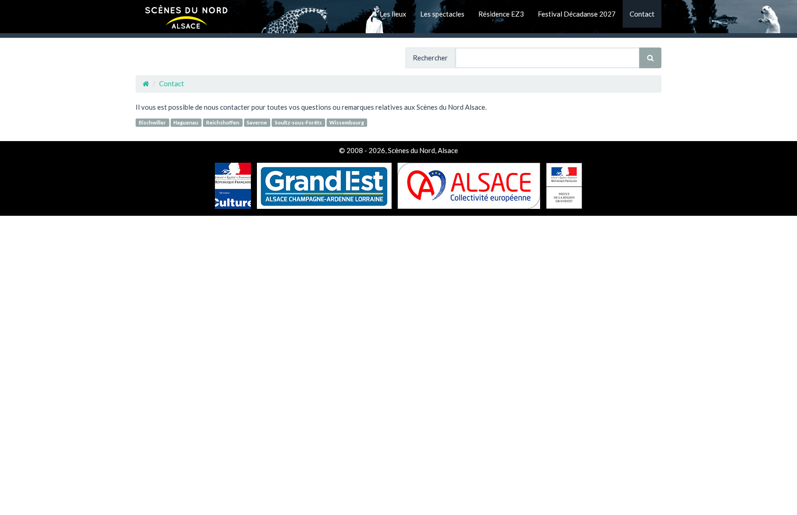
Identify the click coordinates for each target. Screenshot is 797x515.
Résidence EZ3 (501, 14)
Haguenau (185, 122)
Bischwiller (152, 122)
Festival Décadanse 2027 (577, 14)
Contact (642, 14)
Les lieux (393, 14)
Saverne (257, 122)
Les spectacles (442, 14)
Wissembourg (346, 122)
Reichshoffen (222, 122)
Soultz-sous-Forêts (298, 122)
